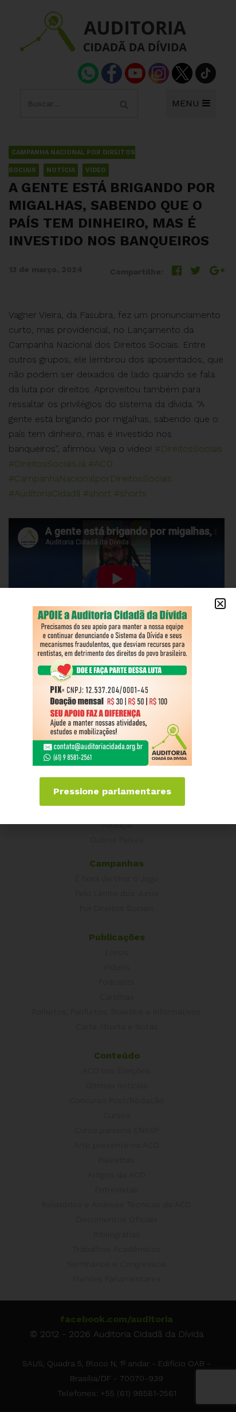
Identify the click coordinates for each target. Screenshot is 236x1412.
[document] (118, 706)
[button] (220, 603)
